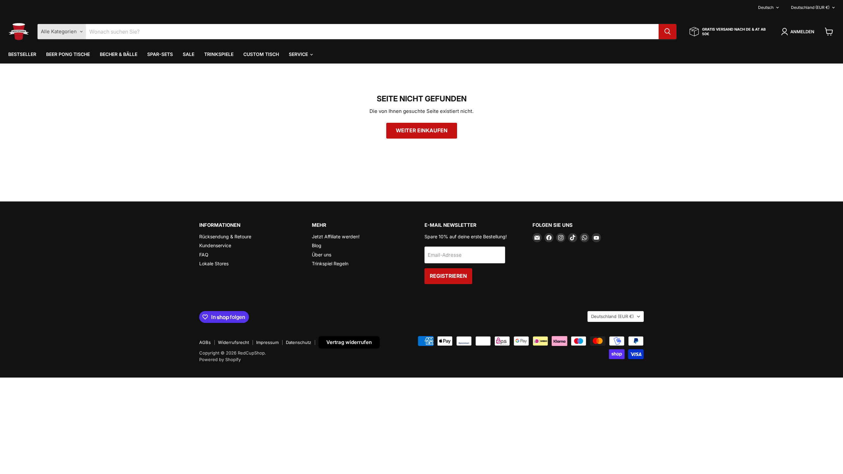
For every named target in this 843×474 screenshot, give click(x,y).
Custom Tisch (261, 54)
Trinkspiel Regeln (330, 263)
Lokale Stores (214, 263)
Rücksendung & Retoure (225, 236)
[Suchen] (667, 31)
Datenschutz (298, 342)
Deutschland (810, 7)
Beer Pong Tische (68, 54)
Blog (316, 245)
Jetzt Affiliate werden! (336, 236)
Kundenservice (215, 245)
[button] (799, 32)
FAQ (203, 254)
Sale (188, 54)
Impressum (267, 342)
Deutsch (766, 7)
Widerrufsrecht (233, 342)
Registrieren (448, 276)
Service (299, 54)
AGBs (205, 342)
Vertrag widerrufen (349, 342)
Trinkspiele (218, 54)
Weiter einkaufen (422, 130)
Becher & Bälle (118, 54)
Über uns (321, 254)
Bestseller (22, 54)
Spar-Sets (160, 54)
